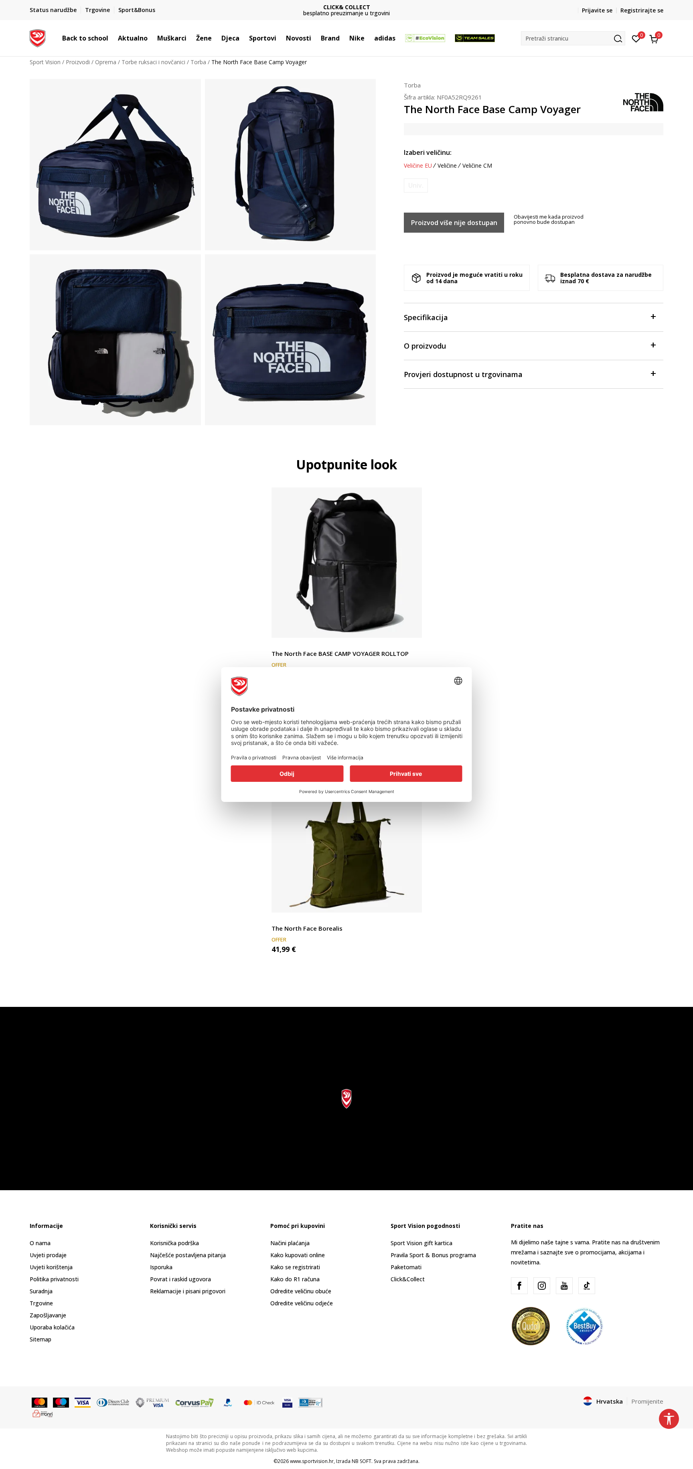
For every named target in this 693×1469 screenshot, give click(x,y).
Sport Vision (45, 62)
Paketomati (406, 1267)
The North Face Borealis (307, 928)
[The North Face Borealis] (347, 837)
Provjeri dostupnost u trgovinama (463, 374)
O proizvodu (425, 346)
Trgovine (41, 1303)
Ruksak (281, 644)
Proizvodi (78, 62)
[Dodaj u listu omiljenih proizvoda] (411, 627)
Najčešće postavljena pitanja (188, 1255)
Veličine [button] (447, 165)
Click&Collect (408, 1279)
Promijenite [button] (647, 1401)
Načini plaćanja (290, 1243)
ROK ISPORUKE (346, 7)
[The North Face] (643, 101)
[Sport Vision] (37, 37)
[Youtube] (564, 1286)
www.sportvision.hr (312, 1461)
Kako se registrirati (295, 1267)
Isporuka (161, 1267)
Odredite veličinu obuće (300, 1291)
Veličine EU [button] (418, 165)
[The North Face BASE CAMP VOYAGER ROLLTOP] (347, 562)
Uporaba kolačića (52, 1327)
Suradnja (41, 1291)
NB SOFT (361, 1461)
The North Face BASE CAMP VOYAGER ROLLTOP (340, 653)
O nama (40, 1243)
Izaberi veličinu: (428, 152)
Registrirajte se (641, 10)
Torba (198, 62)
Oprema (105, 62)
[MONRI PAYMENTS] (43, 1412)
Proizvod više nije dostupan (454, 222)
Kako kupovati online (297, 1255)
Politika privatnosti (54, 1279)
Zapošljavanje (48, 1315)
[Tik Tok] (587, 1286)
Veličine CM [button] (477, 165)
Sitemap (40, 1339)
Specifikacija (426, 317)
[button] (112, 38)
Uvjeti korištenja (51, 1267)
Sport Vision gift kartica (421, 1243)
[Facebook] (519, 1286)
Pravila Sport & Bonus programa (433, 1255)
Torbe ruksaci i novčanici (153, 62)
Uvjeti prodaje (48, 1255)
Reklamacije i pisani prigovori (187, 1291)
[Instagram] (542, 1286)
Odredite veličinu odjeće (301, 1303)
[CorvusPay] (194, 1401)
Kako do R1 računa (295, 1279)
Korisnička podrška (174, 1243)
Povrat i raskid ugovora (180, 1279)
